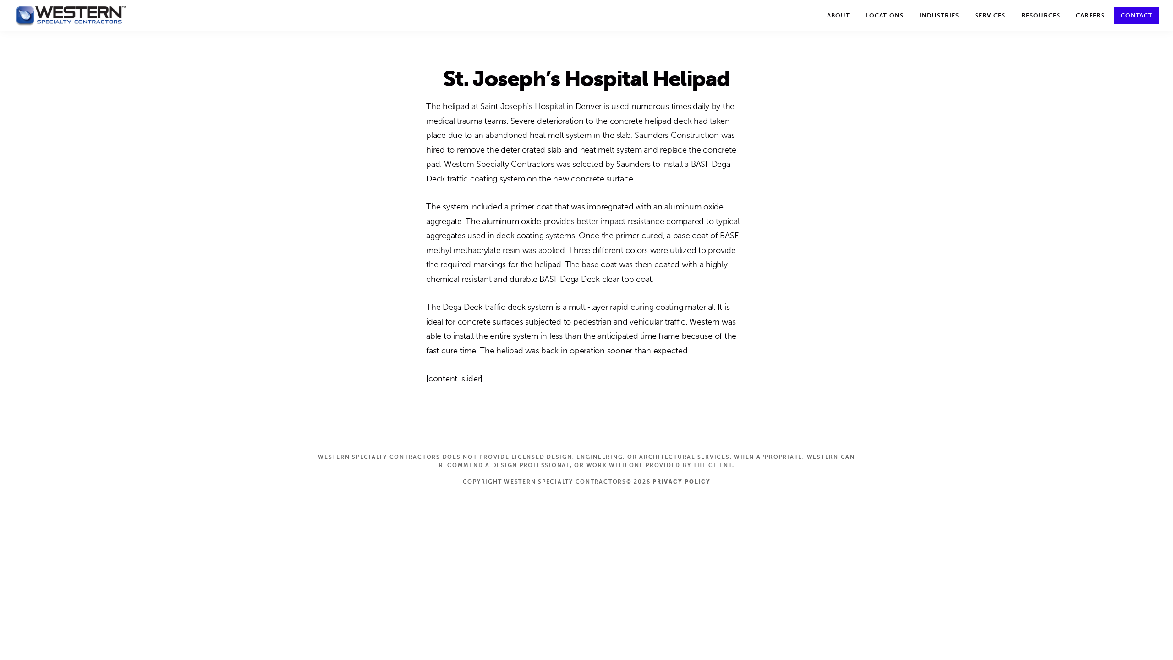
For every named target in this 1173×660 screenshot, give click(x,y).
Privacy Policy (681, 481)
